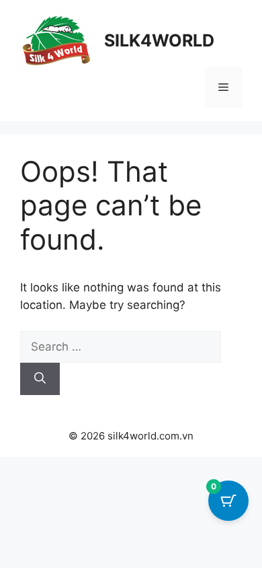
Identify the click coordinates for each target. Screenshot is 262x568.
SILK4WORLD (159, 40)
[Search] (40, 379)
